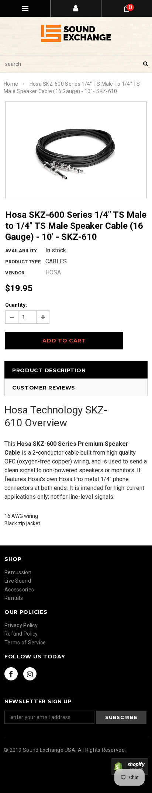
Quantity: (16, 305)
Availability (21, 250)
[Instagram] (30, 673)
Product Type (23, 261)
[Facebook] (11, 673)
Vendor (14, 272)
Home (11, 84)
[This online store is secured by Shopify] (129, 766)
